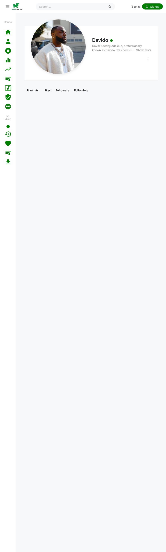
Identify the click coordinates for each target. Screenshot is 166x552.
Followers (62, 90)
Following (81, 90)
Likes (47, 90)
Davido (100, 40)
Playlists (33, 90)
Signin (136, 6)
